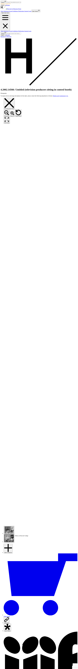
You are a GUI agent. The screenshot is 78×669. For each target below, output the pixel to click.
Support (26, 11)
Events (10, 11)
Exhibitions (15, 11)
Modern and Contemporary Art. (60, 96)
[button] (9, 530)
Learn (30, 11)
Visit (2, 11)
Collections (6, 11)
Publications (21, 11)
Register (8, 5)
